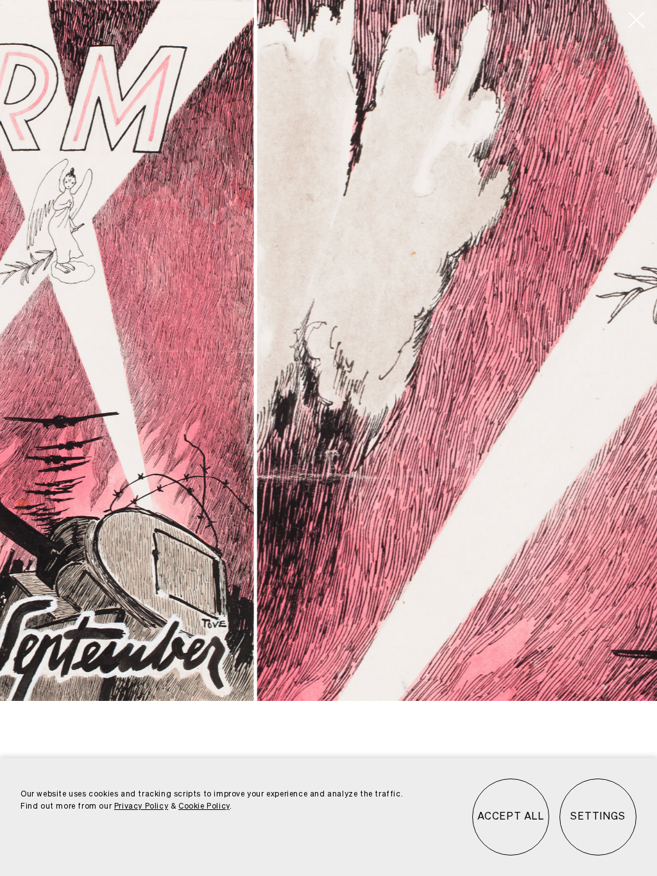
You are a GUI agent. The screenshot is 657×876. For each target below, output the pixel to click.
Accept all (510, 817)
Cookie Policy (204, 807)
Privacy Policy (141, 807)
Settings (597, 817)
